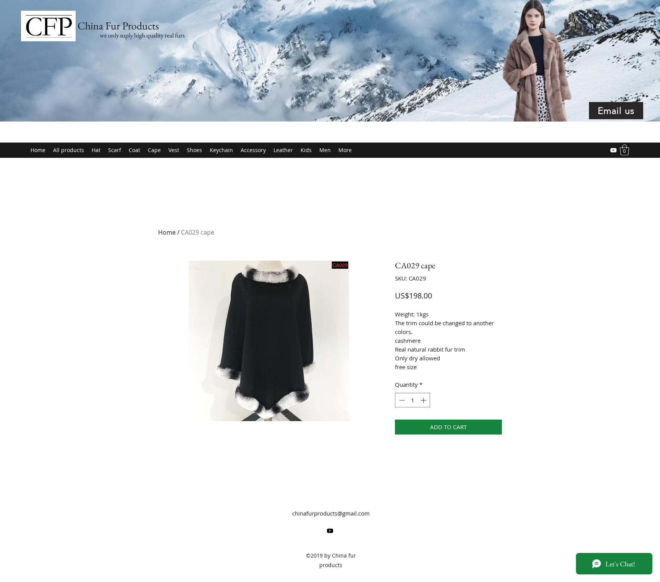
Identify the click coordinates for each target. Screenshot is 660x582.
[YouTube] (613, 150)
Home (167, 232)
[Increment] (424, 400)
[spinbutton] (412, 400)
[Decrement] (401, 400)
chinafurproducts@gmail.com (331, 513)
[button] (624, 150)
